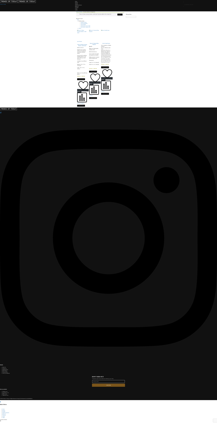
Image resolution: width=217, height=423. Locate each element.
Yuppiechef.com (5, 395)
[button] (0, 421)
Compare (120, 14)
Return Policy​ (4, 370)
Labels (76, 9)
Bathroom (77, 6)
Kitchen (76, 2)
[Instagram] (108, 362)
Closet (76, 8)
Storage (76, 3)
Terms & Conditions (6, 373)
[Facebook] (1, 113)
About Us (4, 367)
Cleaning (76, 7)
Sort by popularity (84, 23)
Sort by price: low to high (85, 25)
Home (76, 1)
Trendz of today (3, 4)
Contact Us (4, 368)
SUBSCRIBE (108, 385)
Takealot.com (4, 391)
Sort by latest (83, 24)
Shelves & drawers (5, 412)
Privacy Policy (5, 372)
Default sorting (83, 22)
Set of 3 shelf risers (106, 43)
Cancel (80, 28)
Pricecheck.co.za (5, 392)
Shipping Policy (5, 369)
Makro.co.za (4, 393)
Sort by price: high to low (85, 27)
